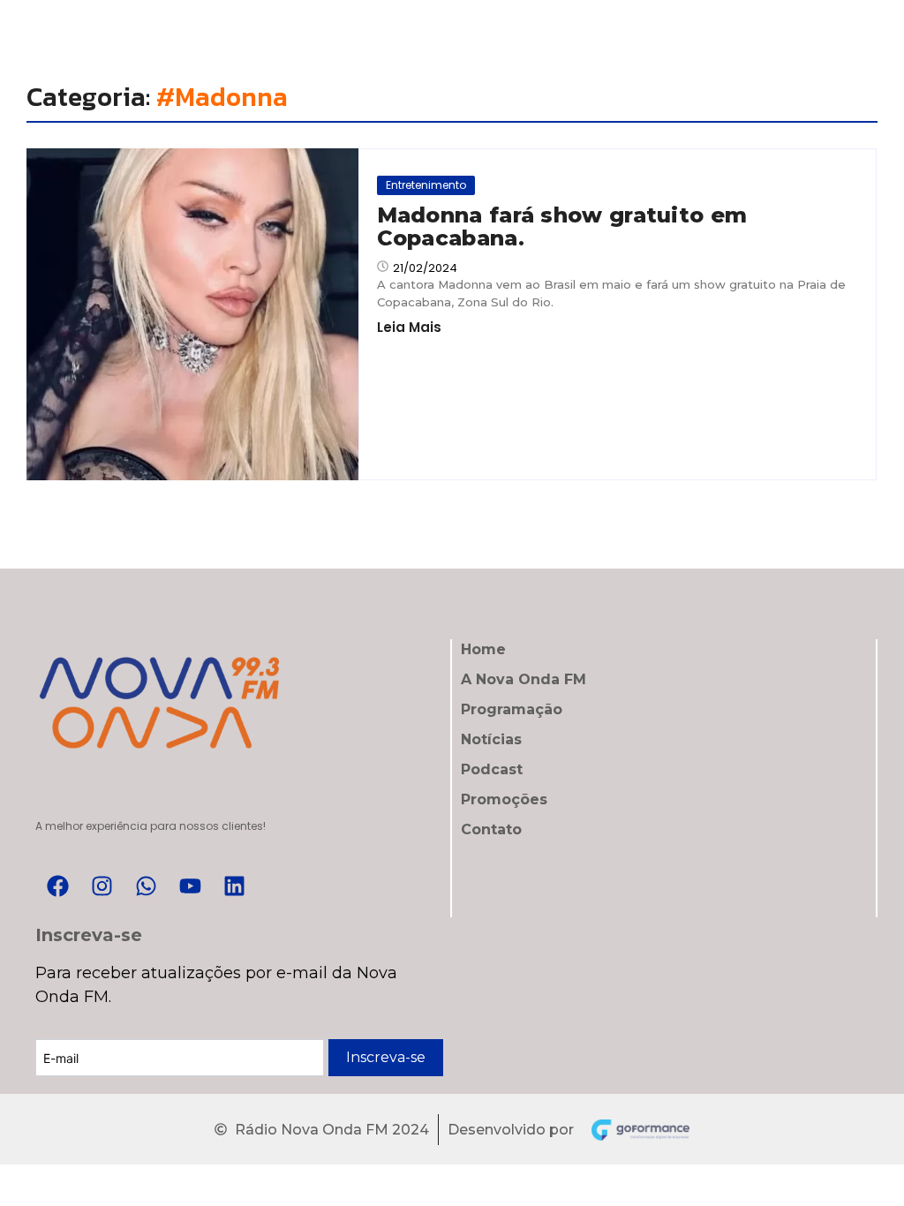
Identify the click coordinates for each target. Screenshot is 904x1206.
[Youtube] (190, 886)
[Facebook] (57, 886)
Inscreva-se (386, 1057)
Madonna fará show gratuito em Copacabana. (562, 227)
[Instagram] (101, 886)
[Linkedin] (234, 886)
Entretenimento (426, 184)
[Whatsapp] (146, 886)
